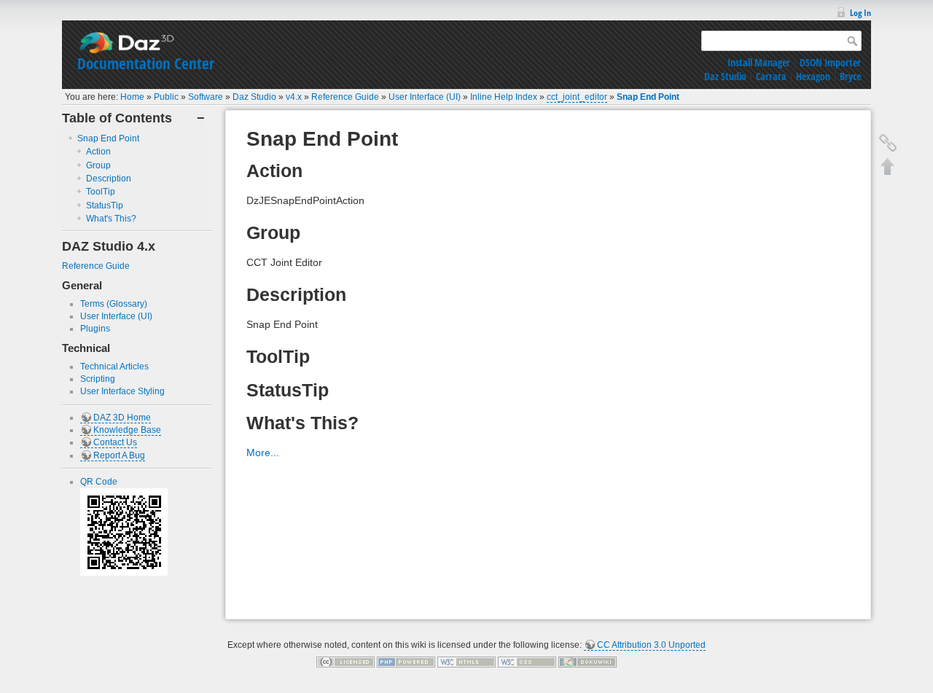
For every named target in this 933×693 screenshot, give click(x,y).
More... (262, 452)
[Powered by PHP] (406, 662)
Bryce (850, 76)
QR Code (98, 482)
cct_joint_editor (577, 97)
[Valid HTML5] (466, 662)
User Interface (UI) (425, 97)
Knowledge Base (127, 430)
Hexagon (813, 76)
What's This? (111, 219)
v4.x (294, 97)
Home (132, 97)
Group (98, 165)
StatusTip (104, 205)
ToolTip (100, 192)
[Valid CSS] (527, 662)
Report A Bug (119, 455)
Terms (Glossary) (113, 304)
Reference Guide (345, 97)
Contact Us (115, 442)
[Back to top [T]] (887, 166)
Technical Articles (114, 366)
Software (205, 97)
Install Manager (758, 62)
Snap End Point (648, 97)
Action (98, 151)
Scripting (97, 379)
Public (166, 97)
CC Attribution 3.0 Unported (651, 645)
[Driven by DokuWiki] (587, 662)
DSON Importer (830, 62)
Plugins (95, 329)
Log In (860, 13)
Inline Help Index (503, 97)
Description (108, 178)
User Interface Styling (122, 391)
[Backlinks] (887, 142)
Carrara (771, 76)
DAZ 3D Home (122, 417)
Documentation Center (145, 63)
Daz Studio (725, 76)
